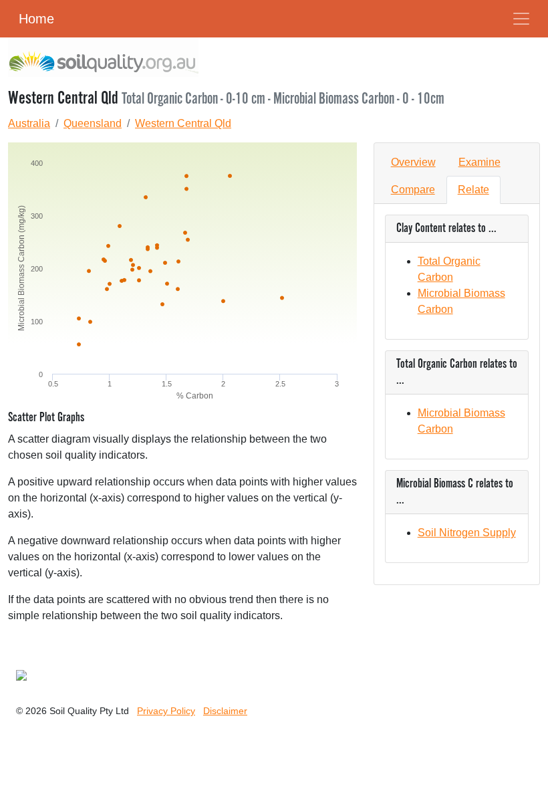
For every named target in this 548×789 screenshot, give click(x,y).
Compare (413, 189)
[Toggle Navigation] (521, 18)
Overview (413, 162)
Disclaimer (225, 710)
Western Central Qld (183, 123)
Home (36, 18)
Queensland (92, 123)
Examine (479, 162)
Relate (473, 189)
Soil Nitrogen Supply (467, 532)
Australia (29, 123)
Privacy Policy (166, 710)
